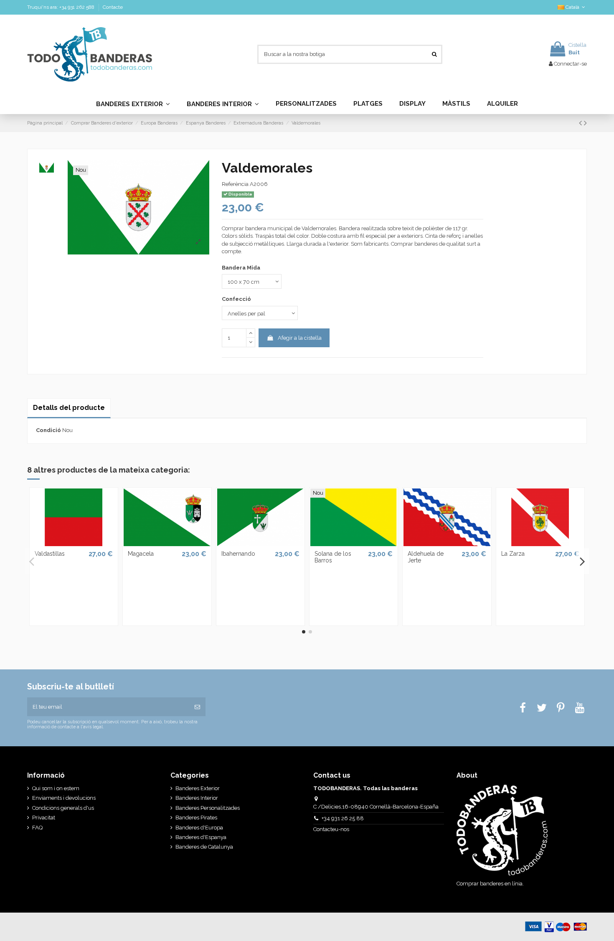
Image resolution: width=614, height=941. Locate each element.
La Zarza (513, 553)
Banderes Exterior (197, 788)
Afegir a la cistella (300, 338)
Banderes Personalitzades (207, 808)
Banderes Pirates (196, 817)
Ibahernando (238, 553)
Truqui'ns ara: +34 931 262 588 (61, 7)
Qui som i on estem (55, 788)
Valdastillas (50, 553)
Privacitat (43, 817)
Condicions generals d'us (63, 808)
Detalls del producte (69, 408)
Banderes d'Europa (199, 827)
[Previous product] (581, 123)
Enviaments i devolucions (64, 798)
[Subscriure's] (197, 707)
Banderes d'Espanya (200, 837)
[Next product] (585, 123)
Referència (235, 184)
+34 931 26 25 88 (343, 818)
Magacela (141, 553)
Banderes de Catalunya (204, 847)
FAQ (37, 827)
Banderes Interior (196, 798)
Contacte (113, 7)
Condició (48, 430)
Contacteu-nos (331, 829)
